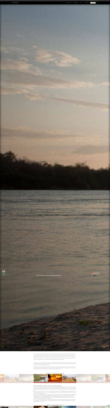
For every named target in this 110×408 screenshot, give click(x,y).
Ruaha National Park (37, 391)
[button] (33, 378)
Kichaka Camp (47, 391)
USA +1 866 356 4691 (96, 0)
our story (86, 2)
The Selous (35, 399)
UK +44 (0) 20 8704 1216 (91, 0)
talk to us (93, 2)
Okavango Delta (36, 394)
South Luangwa (36, 387)
